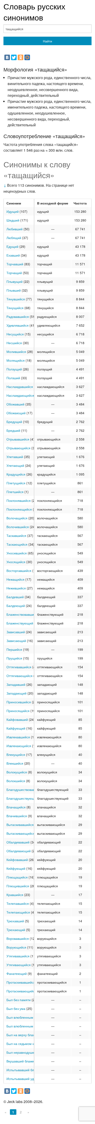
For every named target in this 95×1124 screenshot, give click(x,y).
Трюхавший (15, 921)
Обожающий (16, 413)
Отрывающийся (18, 448)
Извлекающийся (18, 745)
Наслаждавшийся (19, 386)
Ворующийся (16, 947)
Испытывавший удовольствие (28, 1078)
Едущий (12, 246)
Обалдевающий (18, 851)
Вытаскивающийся (20, 833)
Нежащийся (15, 579)
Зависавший (15, 632)
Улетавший (14, 456)
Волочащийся (16, 518)
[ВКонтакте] (7, 57)
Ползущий (14, 369)
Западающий (16, 693)
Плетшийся (15, 491)
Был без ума (15, 1008)
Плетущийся (15, 483)
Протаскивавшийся (20, 982)
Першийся (14, 649)
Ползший (13, 378)
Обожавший (15, 404)
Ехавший (13, 255)
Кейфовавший (17, 859)
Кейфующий (15, 868)
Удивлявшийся (17, 325)
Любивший (14, 229)
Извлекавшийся (18, 737)
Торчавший (14, 264)
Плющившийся (17, 886)
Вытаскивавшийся (20, 824)
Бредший (13, 430)
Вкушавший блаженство (24, 1061)
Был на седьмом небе (23, 1043)
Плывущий (14, 281)
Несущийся (15, 334)
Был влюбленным (19, 1017)
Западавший (15, 684)
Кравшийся (14, 894)
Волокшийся (15, 780)
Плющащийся (17, 877)
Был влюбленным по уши (25, 1026)
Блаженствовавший (21, 614)
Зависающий (16, 640)
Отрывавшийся (17, 439)
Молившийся (16, 351)
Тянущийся (15, 307)
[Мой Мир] (27, 57)
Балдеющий (15, 605)
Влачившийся (16, 815)
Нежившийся (16, 588)
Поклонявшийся (18, 500)
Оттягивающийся (19, 675)
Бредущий (14, 421)
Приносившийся (18, 702)
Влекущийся (15, 754)
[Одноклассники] (20, 57)
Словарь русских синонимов (34, 11)
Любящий (13, 237)
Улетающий (15, 465)
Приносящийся (18, 710)
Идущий (12, 211)
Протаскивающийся (21, 991)
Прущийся (14, 658)
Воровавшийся (17, 938)
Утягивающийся (18, 964)
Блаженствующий (19, 623)
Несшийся (14, 342)
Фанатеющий (16, 973)
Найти (47, 41)
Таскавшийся (16, 535)
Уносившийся (16, 553)
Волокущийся (16, 772)
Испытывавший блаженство (27, 1070)
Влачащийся (16, 807)
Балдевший (15, 597)
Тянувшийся (15, 299)
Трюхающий (15, 929)
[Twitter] (14, 57)
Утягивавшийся (18, 956)
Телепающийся (18, 912)
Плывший (13, 290)
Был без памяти (18, 999)
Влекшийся (14, 763)
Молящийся (15, 360)
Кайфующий (15, 728)
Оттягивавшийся (18, 667)
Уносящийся (15, 561)
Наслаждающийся (20, 395)
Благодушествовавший (23, 789)
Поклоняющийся (19, 509)
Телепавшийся (17, 903)
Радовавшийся (17, 316)
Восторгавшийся (18, 570)
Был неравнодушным (22, 1052)
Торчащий (14, 272)
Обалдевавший (18, 842)
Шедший (12, 220)
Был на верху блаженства (25, 1034)
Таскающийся (16, 544)
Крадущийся (15, 474)
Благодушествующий (22, 798)
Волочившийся (17, 526)
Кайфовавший (17, 719)
